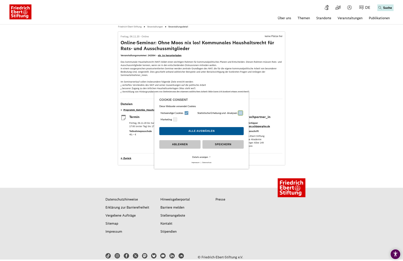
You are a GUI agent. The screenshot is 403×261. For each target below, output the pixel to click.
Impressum (195, 162)
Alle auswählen (201, 131)
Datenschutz (206, 162)
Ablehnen (180, 144)
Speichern (223, 144)
